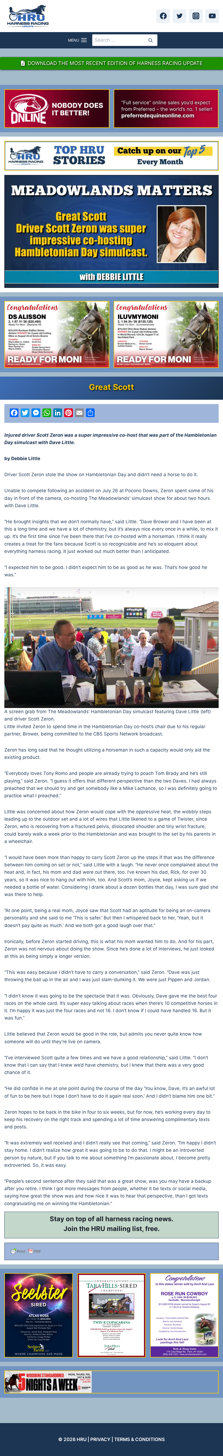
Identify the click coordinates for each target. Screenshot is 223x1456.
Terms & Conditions (139, 1439)
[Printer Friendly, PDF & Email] (111, 1251)
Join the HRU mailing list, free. (112, 1229)
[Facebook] (163, 16)
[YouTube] (212, 16)
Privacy (100, 1439)
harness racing (129, 1219)
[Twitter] (179, 16)
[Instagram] (196, 16)
